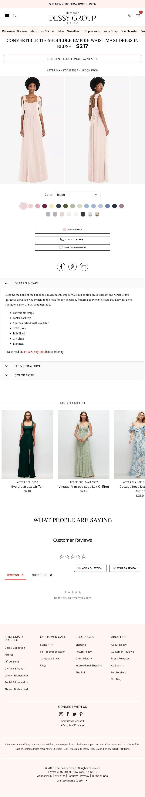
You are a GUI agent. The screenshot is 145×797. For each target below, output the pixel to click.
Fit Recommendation (52, 651)
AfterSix (9, 654)
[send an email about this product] (84, 267)
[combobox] (75, 194)
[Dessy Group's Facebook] (69, 714)
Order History (84, 658)
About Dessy (119, 644)
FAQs (43, 665)
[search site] (15, 15)
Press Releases (120, 658)
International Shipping (89, 665)
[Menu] (7, 15)
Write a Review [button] (126, 568)
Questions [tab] (39, 575)
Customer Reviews (122, 651)
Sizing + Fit (46, 644)
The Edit (81, 672)
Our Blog (116, 679)
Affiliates (60, 775)
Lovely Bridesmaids (17, 675)
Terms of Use (100, 775)
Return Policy (84, 651)
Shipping (81, 644)
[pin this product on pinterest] (72, 267)
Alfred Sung (12, 661)
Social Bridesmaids (16, 682)
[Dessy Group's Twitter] (75, 714)
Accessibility (44, 775)
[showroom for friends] (130, 15)
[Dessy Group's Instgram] (62, 714)
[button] (32, 131)
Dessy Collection (15, 647)
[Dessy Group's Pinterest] (82, 714)
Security (73, 775)
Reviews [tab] (13, 575)
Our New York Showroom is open (72, 4)
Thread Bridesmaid (16, 689)
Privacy (84, 775)
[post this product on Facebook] (61, 267)
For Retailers (118, 672)
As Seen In (117, 665)
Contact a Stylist (50, 658)
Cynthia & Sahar (14, 668)
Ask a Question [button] (92, 568)
